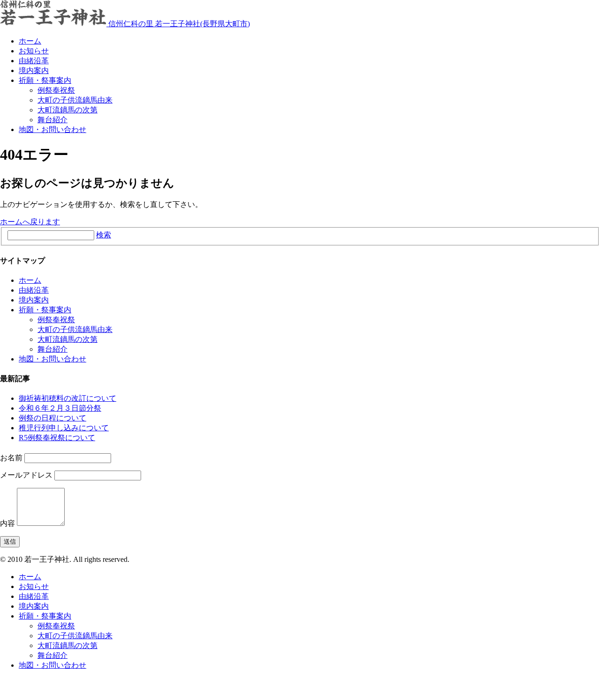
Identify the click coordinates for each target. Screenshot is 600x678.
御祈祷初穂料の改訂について (67, 398)
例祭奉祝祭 (56, 90)
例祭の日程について (52, 418)
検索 (103, 235)
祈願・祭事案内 (45, 80)
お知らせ (34, 51)
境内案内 (34, 70)
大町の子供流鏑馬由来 (75, 100)
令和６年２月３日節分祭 (60, 408)
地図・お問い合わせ (52, 129)
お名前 (11, 458)
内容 (7, 523)
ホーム (30, 41)
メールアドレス (26, 475)
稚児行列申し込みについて (64, 428)
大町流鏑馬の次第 (68, 110)
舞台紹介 (53, 120)
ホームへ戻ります (30, 222)
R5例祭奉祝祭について (57, 438)
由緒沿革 (34, 61)
